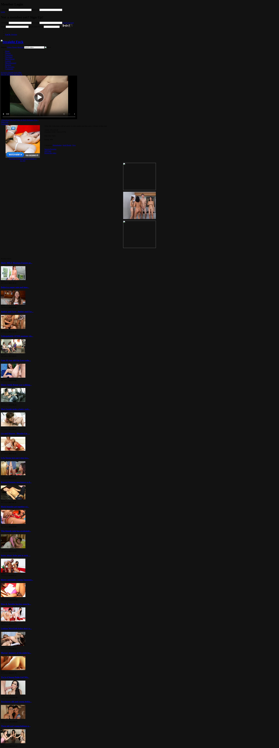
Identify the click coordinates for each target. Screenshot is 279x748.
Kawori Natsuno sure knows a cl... (16, 482)
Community (9, 69)
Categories (9, 55)
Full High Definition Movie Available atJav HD (22, 160)
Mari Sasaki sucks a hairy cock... (15, 409)
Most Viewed (9, 59)
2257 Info (47, 151)
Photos (14, 47)
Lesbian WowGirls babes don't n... (16, 628)
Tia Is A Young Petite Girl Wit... (15, 677)
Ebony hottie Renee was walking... (16, 385)
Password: (35, 10)
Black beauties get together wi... (15, 507)
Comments (4, 124)
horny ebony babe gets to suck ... (15, 555)
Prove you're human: (36, 27)
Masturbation (57, 145)
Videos (9, 47)
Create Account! (68, 23)
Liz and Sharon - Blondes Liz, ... (15, 433)
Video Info (4, 122)
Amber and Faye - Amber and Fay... (17, 311)
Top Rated (8, 57)
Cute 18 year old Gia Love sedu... (16, 360)
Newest (7, 53)
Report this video (50, 153)
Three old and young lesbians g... (16, 726)
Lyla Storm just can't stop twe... (15, 458)
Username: (4, 10)
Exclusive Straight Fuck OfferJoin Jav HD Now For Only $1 (11, 73)
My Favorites (9, 67)
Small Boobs (67, 145)
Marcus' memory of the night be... (16, 653)
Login (3, 12)
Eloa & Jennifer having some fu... (16, 604)
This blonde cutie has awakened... (16, 531)
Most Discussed (10, 63)
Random (8, 65)
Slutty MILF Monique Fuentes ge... (16, 263)
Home (7, 51)
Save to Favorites (50, 149)
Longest (8, 61)
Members (20, 47)
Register (11, 34)
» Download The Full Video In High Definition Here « (20, 120)
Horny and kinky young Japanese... (17, 580)
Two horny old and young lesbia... (16, 701)
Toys (74, 145)
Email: (3, 27)
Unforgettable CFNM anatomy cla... (17, 336)
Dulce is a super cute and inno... (15, 287)
